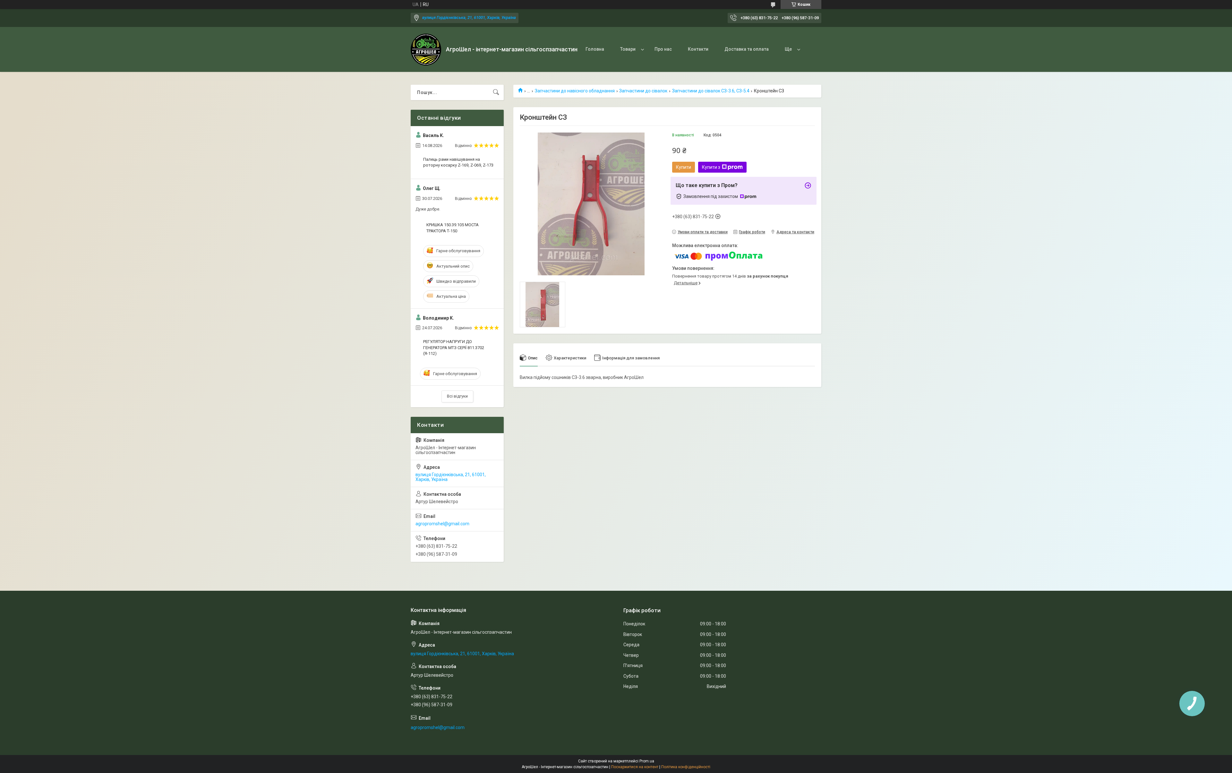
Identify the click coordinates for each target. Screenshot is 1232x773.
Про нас (663, 49)
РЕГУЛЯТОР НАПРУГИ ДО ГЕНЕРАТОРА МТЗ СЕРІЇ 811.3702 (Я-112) (453, 347)
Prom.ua (646, 761)
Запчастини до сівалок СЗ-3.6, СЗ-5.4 (710, 90)
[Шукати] (496, 92)
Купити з (711, 167)
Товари (628, 49)
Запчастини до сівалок (643, 90)
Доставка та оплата (746, 49)
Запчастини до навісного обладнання (575, 90)
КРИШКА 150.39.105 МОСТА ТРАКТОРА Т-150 (452, 227)
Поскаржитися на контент (634, 767)
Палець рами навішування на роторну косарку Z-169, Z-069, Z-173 (458, 162)
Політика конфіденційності (685, 767)
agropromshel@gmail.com (442, 523)
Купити (683, 167)
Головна (595, 49)
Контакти (698, 49)
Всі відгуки (457, 396)
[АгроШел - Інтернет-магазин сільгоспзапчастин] (426, 49)
